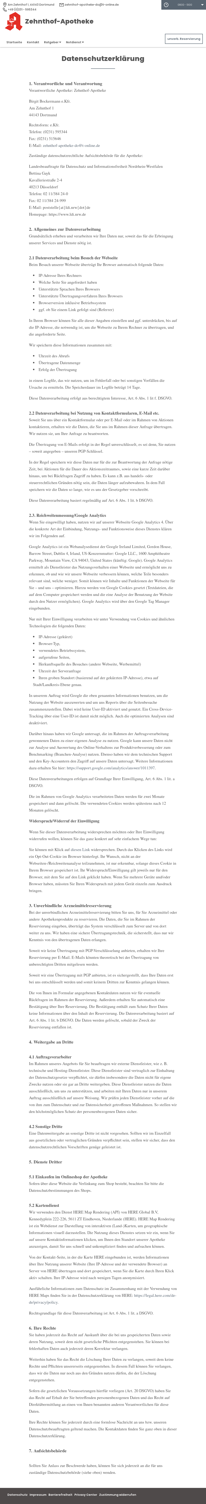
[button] (183, 5)
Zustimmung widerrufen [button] (117, 1495)
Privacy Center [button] (85, 1495)
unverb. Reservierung (183, 39)
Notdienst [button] (74, 42)
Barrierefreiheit (60, 1495)
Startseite (14, 42)
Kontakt (33, 42)
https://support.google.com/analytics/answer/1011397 (111, 768)
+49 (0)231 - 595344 (21, 9)
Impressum (38, 1495)
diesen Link (80, 849)
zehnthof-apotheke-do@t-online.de (91, 5)
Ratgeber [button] (51, 42)
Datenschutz (17, 1495)
